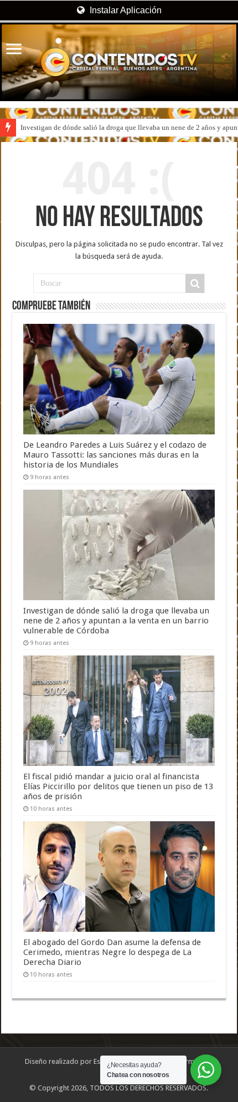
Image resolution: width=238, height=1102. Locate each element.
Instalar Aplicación (124, 10)
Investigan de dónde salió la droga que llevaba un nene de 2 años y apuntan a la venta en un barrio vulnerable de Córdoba (116, 621)
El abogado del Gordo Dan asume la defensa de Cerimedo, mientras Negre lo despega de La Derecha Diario (112, 952)
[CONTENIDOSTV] (119, 62)
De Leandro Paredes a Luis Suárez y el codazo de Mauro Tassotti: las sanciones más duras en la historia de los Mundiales (114, 455)
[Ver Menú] (14, 50)
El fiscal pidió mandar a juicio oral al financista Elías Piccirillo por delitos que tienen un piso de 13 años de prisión (118, 786)
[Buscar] (194, 283)
